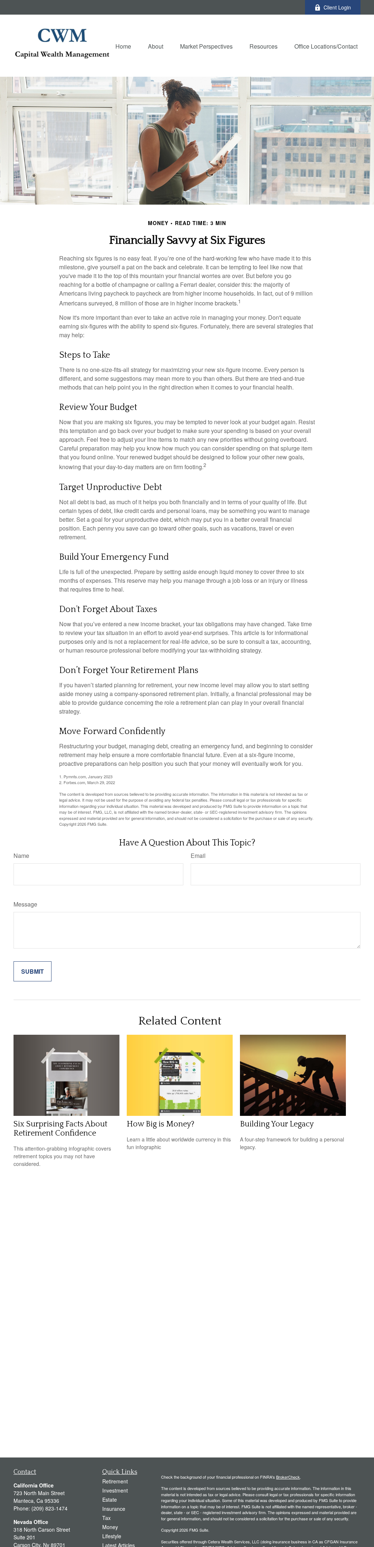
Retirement (115, 1481)
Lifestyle (111, 1536)
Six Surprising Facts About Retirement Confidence (60, 1129)
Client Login (337, 7)
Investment (115, 1490)
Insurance (113, 1508)
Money (110, 1527)
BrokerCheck (288, 1477)
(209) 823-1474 (49, 1508)
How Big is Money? (160, 1124)
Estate (109, 1499)
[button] (123, 45)
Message (25, 904)
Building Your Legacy (277, 1124)
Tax (106, 1517)
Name (21, 855)
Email (198, 855)
